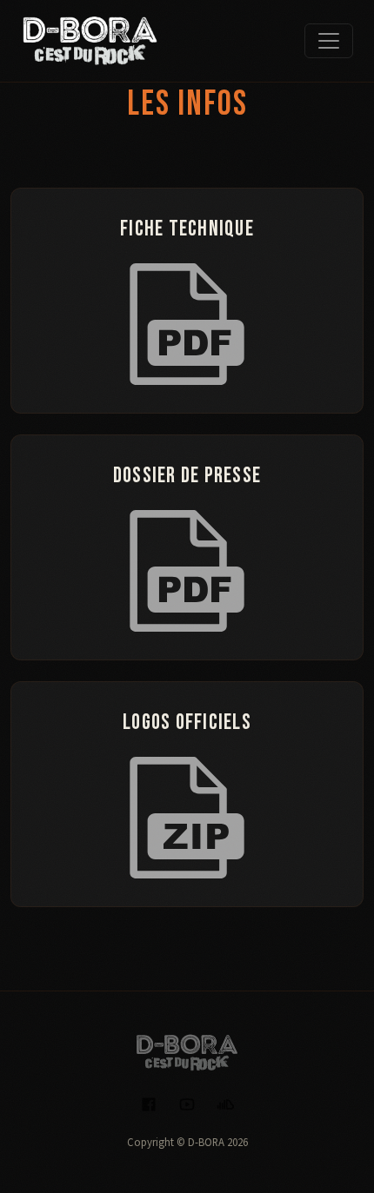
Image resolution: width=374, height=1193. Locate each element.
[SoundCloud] (225, 1103)
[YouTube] (187, 1103)
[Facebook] (148, 1103)
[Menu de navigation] (328, 40)
